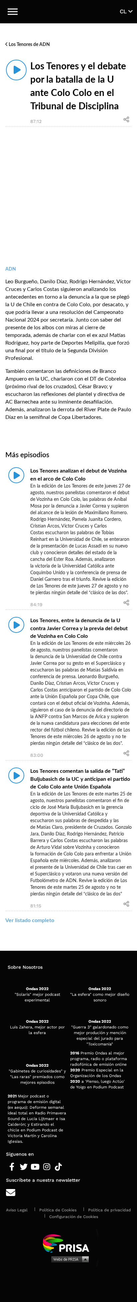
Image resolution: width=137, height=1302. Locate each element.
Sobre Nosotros (25, 967)
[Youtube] (35, 1167)
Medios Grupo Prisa (68, 1259)
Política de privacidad (109, 1210)
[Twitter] (23, 1167)
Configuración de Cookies (73, 1216)
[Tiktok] (58, 1167)
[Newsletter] (68, 1193)
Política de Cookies (57, 1210)
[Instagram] (47, 1167)
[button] (12, 11)
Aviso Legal (17, 1210)
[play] (16, 70)
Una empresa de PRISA (68, 1242)
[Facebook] (12, 1167)
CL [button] (124, 11)
